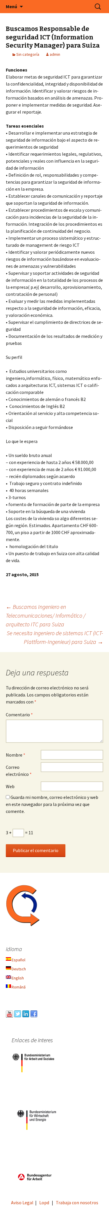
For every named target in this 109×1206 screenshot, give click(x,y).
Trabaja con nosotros (77, 1202)
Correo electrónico (19, 770)
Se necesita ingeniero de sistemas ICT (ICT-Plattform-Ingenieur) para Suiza (55, 637)
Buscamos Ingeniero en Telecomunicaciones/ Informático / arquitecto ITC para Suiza (45, 615)
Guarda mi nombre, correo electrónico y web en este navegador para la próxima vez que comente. (52, 804)
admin (55, 54)
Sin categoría (27, 54)
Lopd (44, 1202)
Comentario (19, 714)
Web (10, 786)
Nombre (15, 755)
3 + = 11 (19, 832)
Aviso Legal (22, 1202)
